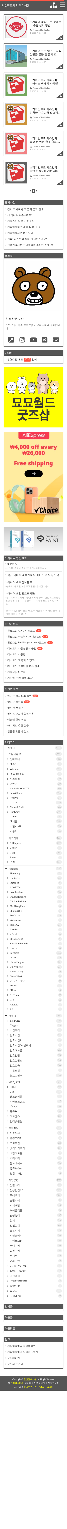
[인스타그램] (22, 340)
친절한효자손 (30, 1379)
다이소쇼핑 (35, 1240)
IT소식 (35, 764)
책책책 (35, 1255)
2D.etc (35, 985)
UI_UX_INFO (35, 981)
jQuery (35, 1106)
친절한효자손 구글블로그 (21, 1346)
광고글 (35, 1290)
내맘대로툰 (35, 1153)
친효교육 (35, 1065)
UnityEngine (35, 967)
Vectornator (35, 920)
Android (35, 1004)
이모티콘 (35, 1133)
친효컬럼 (35, 1055)
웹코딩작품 (35, 1096)
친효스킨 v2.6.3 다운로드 (24, 630)
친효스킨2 (35, 1040)
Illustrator (35, 878)
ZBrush (35, 934)
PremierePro (35, 892)
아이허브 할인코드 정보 (33, 598)
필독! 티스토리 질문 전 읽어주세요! (27, 239)
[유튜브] (33, 340)
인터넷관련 (35, 1121)
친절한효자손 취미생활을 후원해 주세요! (30, 245)
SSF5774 (26, 566)
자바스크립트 (35, 1101)
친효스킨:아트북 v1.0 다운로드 (27, 636)
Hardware (35, 812)
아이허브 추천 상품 (18, 725)
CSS (35, 1091)
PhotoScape (35, 911)
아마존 (35, 847)
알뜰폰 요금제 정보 (18, 731)
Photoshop (35, 873)
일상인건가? (35, 1190)
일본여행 (35, 1250)
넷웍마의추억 (35, 1148)
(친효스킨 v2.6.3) (45, 1386)
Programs (34, 868)
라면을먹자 (35, 1235)
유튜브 (35, 1111)
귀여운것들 (35, 1210)
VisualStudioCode (35, 943)
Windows (35, 769)
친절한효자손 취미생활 (15, 5)
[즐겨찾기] (11, 340)
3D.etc (35, 990)
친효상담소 (35, 1060)
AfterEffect (35, 887)
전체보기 (33, 747)
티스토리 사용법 (16, 654)
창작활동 (34, 1128)
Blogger (35, 1025)
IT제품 (35, 821)
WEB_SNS (34, 1082)
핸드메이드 (35, 1163)
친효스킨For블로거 (35, 1045)
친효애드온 (35, 1050)
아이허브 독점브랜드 (27, 584)
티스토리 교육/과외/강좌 (20, 660)
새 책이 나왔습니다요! (19, 215)
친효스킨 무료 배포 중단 (20, 221)
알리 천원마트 (18, 701)
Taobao (35, 857)
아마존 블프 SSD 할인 (22, 696)
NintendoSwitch (35, 807)
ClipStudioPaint (35, 901)
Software (35, 953)
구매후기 (35, 1195)
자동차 (35, 831)
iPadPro (35, 798)
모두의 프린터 (15, 1364)
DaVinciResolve (35, 897)
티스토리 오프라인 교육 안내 (23, 666)
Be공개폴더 (35, 1295)
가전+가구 (35, 826)
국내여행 (35, 1245)
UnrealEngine (35, 962)
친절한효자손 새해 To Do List (23, 227)
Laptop (35, 816)
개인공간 (34, 1180)
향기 (35, 1220)
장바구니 (35, 759)
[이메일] (55, 340)
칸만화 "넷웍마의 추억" (20, 678)
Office (35, 957)
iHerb (35, 853)
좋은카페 (35, 1230)
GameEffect (35, 976)
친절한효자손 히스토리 (20, 233)
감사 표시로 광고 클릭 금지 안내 (25, 209)
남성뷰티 (35, 1215)
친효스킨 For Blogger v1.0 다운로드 (29, 642)
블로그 (34, 1015)
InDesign (35, 883)
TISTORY (35, 1020)
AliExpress (35, 843)
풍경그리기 (35, 1138)
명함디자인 (35, 1173)
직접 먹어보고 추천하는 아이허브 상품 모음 (33, 575)
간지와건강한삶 (35, 1265)
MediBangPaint (35, 906)
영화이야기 (35, 1260)
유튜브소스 (35, 1168)
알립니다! (35, 1185)
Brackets (35, 948)
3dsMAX (35, 925)
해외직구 (34, 838)
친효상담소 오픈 (16, 672)
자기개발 (35, 1205)
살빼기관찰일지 (35, 1270)
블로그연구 (35, 1075)
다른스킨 (35, 1070)
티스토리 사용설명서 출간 (24, 648)
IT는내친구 (34, 754)
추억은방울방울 (35, 1280)
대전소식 (35, 1275)
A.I (35, 1009)
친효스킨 (35, 1035)
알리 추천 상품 (15, 707)
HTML (35, 1087)
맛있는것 (35, 1225)
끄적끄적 (35, 1158)
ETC (35, 862)
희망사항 (35, 1285)
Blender (35, 929)
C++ (35, 1000)
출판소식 (35, 1200)
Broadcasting (35, 971)
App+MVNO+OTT (35, 788)
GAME (35, 802)
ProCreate (35, 915)
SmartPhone (35, 793)
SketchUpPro (35, 939)
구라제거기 (13, 1358)
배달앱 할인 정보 (16, 719)
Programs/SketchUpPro (41, 30)
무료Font (35, 995)
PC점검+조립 (35, 773)
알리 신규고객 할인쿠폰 (20, 713)
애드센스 (35, 1116)
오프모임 (35, 1143)
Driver (35, 784)
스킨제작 (35, 1030)
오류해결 (35, 779)
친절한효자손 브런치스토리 (22, 1352)
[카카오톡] (44, 340)
